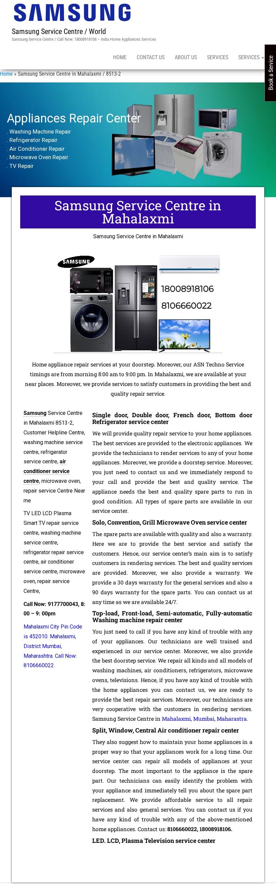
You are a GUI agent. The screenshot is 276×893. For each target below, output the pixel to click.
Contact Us (151, 57)
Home (120, 57)
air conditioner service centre (47, 471)
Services (217, 57)
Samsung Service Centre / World (59, 31)
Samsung (35, 413)
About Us (186, 57)
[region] (138, 140)
